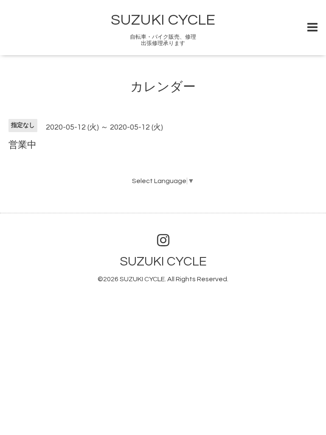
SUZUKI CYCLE (163, 20)
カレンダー (163, 86)
